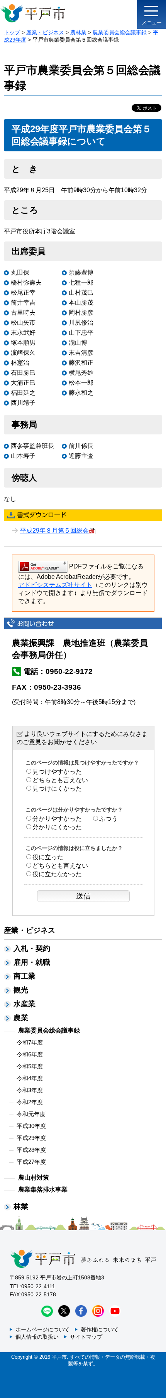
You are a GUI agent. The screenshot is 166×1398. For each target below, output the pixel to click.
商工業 (25, 976)
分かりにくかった (57, 827)
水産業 (25, 1004)
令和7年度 (30, 1042)
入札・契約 (32, 948)
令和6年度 (30, 1054)
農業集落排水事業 (43, 1189)
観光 (21, 990)
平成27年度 (31, 1161)
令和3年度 (30, 1090)
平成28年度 (31, 1150)
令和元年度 (31, 1114)
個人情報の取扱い (37, 1337)
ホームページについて (42, 1329)
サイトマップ (86, 1337)
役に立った (47, 857)
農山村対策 (33, 1177)
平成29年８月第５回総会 (54, 530)
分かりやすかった (57, 818)
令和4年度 (30, 1078)
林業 (21, 1206)
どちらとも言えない (60, 780)
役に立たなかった (57, 874)
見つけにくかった (57, 788)
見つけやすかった (57, 771)
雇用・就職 (32, 962)
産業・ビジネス (45, 32)
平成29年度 (31, 1138)
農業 (21, 1018)
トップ (12, 32)
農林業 (78, 32)
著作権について (100, 1329)
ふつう (108, 818)
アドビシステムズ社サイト (55, 585)
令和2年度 (30, 1102)
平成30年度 (31, 1126)
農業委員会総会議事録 (120, 32)
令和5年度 (30, 1066)
